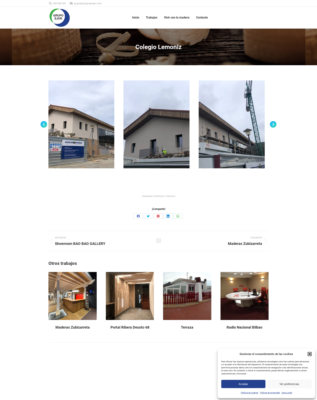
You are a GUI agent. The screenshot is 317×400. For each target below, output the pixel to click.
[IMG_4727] (81, 124)
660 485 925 (59, 3)
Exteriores (159, 196)
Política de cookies (249, 393)
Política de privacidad (270, 393)
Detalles (77, 296)
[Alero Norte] (156, 124)
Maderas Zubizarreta (72, 327)
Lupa (67, 296)
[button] (309, 354)
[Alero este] (232, 124)
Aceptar (243, 384)
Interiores (170, 196)
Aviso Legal (287, 393)
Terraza (187, 327)
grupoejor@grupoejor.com (87, 3)
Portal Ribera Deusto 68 (129, 327)
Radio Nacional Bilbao (244, 327)
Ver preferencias (289, 384)
